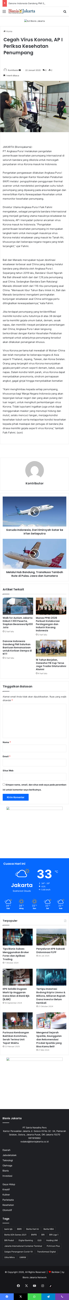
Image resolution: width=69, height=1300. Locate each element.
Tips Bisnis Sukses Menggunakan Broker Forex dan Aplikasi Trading (16, 954)
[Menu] (4, 12)
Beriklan (56, 1272)
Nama (7, 742)
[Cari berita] (64, 12)
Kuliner (6, 1194)
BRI (43, 1234)
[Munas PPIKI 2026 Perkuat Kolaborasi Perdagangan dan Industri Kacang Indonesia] (51, 606)
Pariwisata (8, 1199)
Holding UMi (52, 1240)
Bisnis (6, 1170)
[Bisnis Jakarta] (21, 11)
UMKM (22, 1257)
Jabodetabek (9, 1155)
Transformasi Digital (46, 1251)
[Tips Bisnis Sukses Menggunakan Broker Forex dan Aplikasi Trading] (18, 937)
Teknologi (8, 1160)
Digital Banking (26, 1240)
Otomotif (7, 1210)
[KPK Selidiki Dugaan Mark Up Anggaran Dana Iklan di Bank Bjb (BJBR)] (18, 977)
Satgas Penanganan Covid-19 (18, 1251)
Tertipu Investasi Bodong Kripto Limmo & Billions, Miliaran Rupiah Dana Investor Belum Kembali (50, 996)
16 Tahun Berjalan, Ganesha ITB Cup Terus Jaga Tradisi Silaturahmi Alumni (51, 664)
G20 (40, 1240)
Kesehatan (8, 1205)
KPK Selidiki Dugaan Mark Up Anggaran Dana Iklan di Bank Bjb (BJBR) (16, 994)
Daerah (6, 1150)
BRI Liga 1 (53, 1234)
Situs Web (8, 770)
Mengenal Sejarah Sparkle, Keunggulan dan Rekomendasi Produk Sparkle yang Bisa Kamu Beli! (49, 1039)
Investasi (7, 1175)
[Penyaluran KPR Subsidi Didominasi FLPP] (51, 937)
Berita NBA (49, 1229)
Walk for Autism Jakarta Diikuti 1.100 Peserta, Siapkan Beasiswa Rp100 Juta (18, 622)
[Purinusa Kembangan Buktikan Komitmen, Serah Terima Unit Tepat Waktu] (18, 1020)
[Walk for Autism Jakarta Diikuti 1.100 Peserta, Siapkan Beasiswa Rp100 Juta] (18, 606)
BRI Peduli (9, 1240)
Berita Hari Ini (32, 1229)
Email (6, 756)
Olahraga (7, 1165)
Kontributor (13, 70)
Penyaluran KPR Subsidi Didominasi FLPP (50, 950)
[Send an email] (20, 70)
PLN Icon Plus (53, 1246)
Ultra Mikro (9, 1257)
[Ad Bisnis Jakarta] (34, 20)
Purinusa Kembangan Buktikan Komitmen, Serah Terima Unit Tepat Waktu (16, 1038)
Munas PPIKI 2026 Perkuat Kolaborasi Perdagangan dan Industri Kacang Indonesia (48, 624)
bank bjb (8, 1229)
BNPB (34, 1234)
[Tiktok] (51, 1286)
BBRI (19, 1229)
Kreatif (6, 1189)
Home (9, 31)
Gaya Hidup (9, 1184)
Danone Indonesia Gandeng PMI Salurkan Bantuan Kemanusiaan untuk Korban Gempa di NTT (17, 647)
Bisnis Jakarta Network (35, 1277)
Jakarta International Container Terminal (23, 1246)
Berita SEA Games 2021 (15, 1234)
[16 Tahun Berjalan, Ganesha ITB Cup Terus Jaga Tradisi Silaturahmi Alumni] (51, 648)
